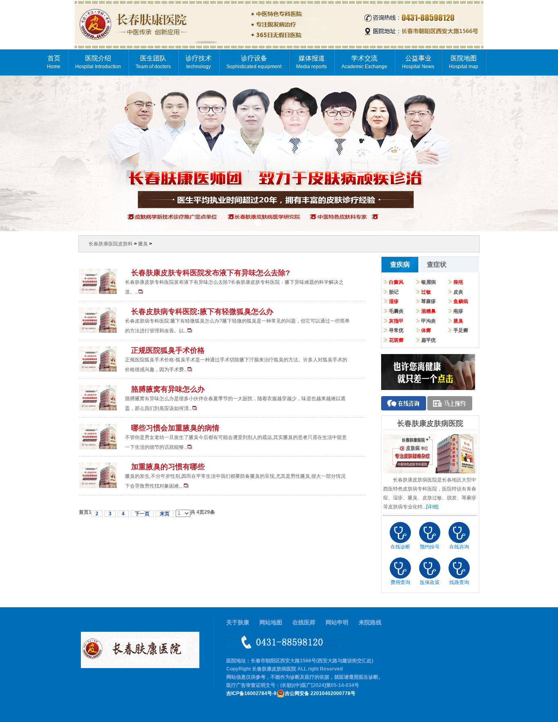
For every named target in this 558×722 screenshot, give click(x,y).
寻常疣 (396, 330)
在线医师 (303, 622)
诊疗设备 (253, 62)
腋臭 (143, 244)
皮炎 (458, 292)
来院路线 (370, 622)
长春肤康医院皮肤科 (111, 244)
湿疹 (394, 301)
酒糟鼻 (428, 311)
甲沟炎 (428, 321)
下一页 (142, 514)
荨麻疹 (428, 301)
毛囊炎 (396, 311)
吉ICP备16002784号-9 (251, 693)
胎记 (394, 292)
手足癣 (460, 330)
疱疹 (458, 311)
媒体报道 (311, 62)
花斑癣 (396, 340)
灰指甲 (396, 321)
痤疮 (458, 282)
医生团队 (153, 62)
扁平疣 (428, 340)
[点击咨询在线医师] (428, 387)
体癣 (426, 330)
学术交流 (364, 62)
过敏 (426, 292)
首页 (53, 62)
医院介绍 (98, 62)
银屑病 (428, 282)
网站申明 (337, 622)
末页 (165, 514)
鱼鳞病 (460, 301)
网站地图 (270, 622)
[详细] (432, 507)
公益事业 (418, 62)
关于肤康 (237, 622)
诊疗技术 (198, 62)
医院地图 (463, 62)
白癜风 (396, 282)
